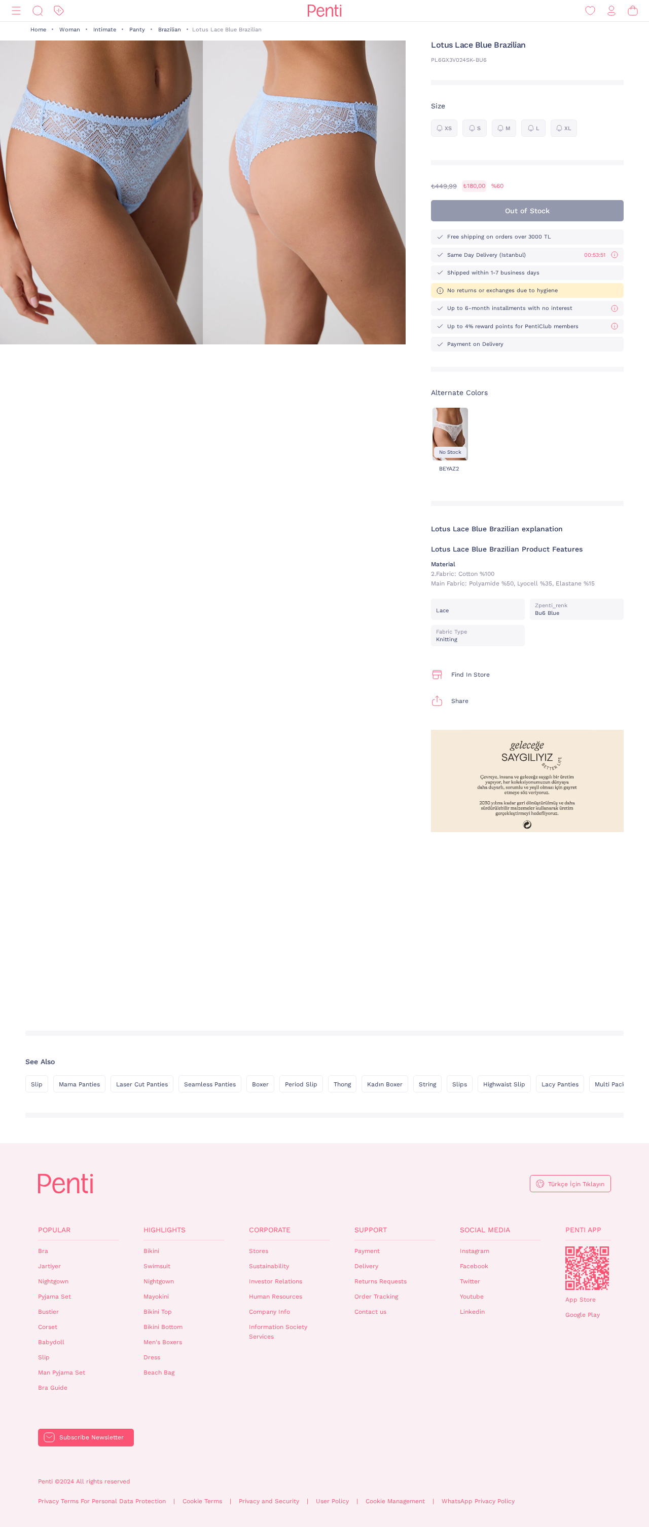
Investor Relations (275, 1281)
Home (38, 29)
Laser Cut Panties (142, 1084)
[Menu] (16, 11)
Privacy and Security (269, 1501)
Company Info (269, 1311)
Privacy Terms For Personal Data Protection (102, 1501)
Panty (137, 29)
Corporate (270, 1230)
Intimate (104, 29)
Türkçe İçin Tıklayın (576, 1184)
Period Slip (301, 1084)
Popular (54, 1230)
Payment (367, 1251)
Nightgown (53, 1281)
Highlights (164, 1230)
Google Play (582, 1314)
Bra (43, 1251)
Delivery (366, 1266)
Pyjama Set (54, 1296)
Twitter (470, 1281)
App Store (580, 1299)
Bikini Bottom (163, 1326)
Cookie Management (395, 1501)
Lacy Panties (560, 1084)
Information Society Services (278, 1331)
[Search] (37, 11)
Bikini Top (157, 1311)
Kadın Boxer (385, 1084)
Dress (151, 1357)
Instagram (474, 1251)
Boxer (260, 1084)
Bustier (48, 1311)
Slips (459, 1084)
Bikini (151, 1251)
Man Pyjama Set (61, 1372)
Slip (37, 1084)
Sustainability (269, 1266)
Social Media (485, 1230)
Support (370, 1230)
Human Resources (275, 1296)
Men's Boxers (162, 1342)
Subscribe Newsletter (91, 1437)
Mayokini (156, 1296)
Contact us (370, 1311)
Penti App (583, 1230)
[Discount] (59, 11)
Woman (69, 29)
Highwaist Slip (504, 1084)
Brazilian (169, 29)
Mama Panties (79, 1084)
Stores (258, 1251)
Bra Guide (52, 1387)
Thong (342, 1084)
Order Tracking (376, 1296)
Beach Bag (158, 1372)
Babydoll (51, 1342)
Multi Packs (612, 1084)
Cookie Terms (202, 1501)
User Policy (332, 1501)
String (427, 1084)
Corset (47, 1326)
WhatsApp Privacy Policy (478, 1501)
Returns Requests (380, 1281)
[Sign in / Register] (611, 11)
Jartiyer (49, 1266)
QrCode (587, 1268)
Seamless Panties (210, 1084)
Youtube (472, 1296)
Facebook (474, 1266)
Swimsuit (156, 1266)
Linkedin (472, 1311)
